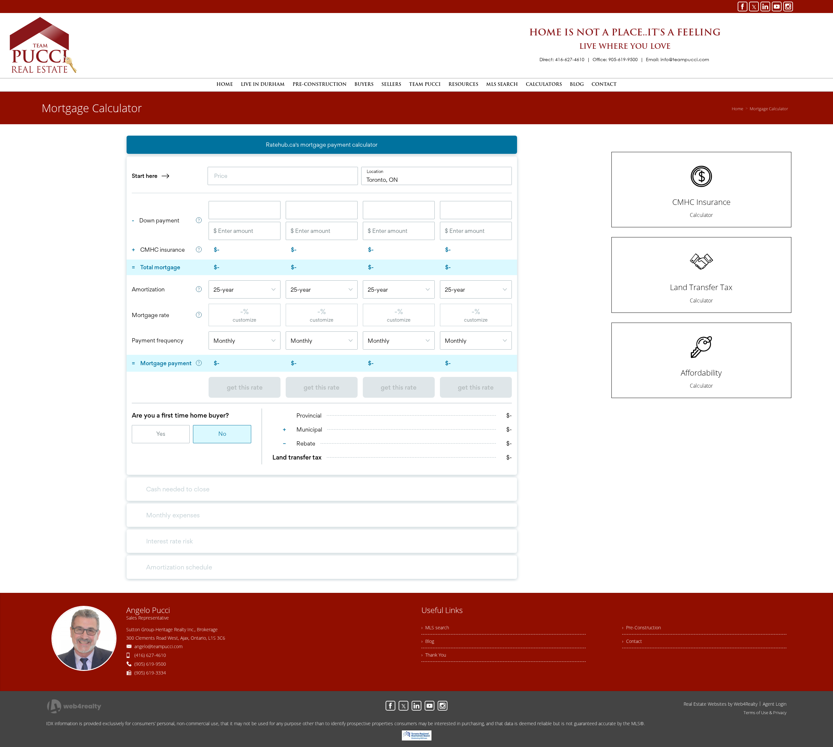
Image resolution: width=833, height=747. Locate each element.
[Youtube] (777, 6)
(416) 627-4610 (150, 655)
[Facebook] (742, 6)
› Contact (632, 641)
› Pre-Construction (641, 627)
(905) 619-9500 (150, 664)
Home (737, 109)
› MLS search (435, 627)
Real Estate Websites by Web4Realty (721, 704)
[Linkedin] (765, 6)
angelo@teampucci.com (158, 646)
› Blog (427, 641)
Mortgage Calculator (769, 109)
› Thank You (433, 655)
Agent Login (774, 704)
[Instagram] (788, 6)
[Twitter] (754, 6)
